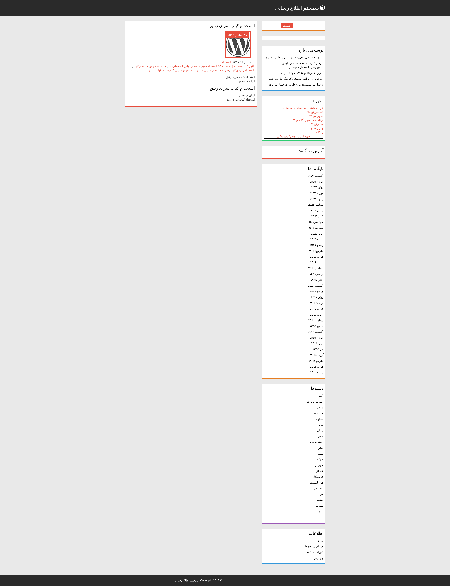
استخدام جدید (209, 66)
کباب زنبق (168, 70)
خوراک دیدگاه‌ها (314, 552)
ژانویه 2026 (316, 198)
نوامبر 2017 (316, 274)
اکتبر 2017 (317, 279)
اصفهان (319, 418)
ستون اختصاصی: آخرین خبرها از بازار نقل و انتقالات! (294, 57)
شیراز (320, 470)
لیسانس (318, 488)
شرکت (319, 459)
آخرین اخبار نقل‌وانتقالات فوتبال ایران (302, 72)
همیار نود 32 (316, 124)
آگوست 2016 (315, 331)
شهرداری (318, 465)
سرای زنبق (196, 70)
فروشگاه (318, 476)
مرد (321, 494)
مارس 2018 (316, 251)
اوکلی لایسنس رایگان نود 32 (307, 119)
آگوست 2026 (315, 175)
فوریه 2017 (316, 308)
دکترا (320, 447)
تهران (320, 430)
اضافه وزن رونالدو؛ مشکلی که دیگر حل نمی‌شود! (295, 78)
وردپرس (318, 557)
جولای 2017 (316, 291)
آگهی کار (249, 66)
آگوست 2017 (315, 285)
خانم (320, 436)
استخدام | (237, 66)
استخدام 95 (224, 66)
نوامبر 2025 (316, 210)
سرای (207, 70)
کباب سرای (154, 70)
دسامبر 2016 (315, 320)
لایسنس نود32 (315, 112)
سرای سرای (182, 70)
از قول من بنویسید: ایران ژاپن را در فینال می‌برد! (296, 84)
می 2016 (318, 349)
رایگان (319, 132)
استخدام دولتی (192, 66)
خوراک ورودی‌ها (314, 546)
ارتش (320, 407)
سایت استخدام (220, 70)
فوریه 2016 (316, 366)
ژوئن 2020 (317, 233)
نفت (321, 511)
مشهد (320, 499)
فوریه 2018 (316, 256)
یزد (321, 517)
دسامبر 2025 (315, 204)
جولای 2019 (316, 245)
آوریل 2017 (316, 302)
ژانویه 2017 (316, 314)
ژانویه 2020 (316, 239)
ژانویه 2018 (316, 262)
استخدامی (248, 70)
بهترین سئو (317, 128)
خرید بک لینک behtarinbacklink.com (302, 108)
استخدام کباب (141, 66)
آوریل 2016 (316, 355)
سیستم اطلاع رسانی (297, 8)
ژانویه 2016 (316, 372)
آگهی (320, 395)
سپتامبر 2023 (315, 227)
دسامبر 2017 (315, 268)
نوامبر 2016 (316, 326)
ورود (320, 540)
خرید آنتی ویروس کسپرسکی (293, 136)
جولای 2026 (316, 181)
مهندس (319, 505)
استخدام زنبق (175, 66)
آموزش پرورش (314, 401)
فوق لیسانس (316, 482)
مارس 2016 (316, 360)
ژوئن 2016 (317, 343)
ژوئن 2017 (317, 297)
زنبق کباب (235, 70)
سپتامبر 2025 (315, 221)
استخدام (226, 62)
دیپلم (320, 453)
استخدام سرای (158, 66)
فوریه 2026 (316, 193)
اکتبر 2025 (317, 216)
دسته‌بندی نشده (314, 442)
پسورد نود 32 (316, 116)
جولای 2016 (316, 337)
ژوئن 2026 (317, 187)
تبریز (320, 424)
